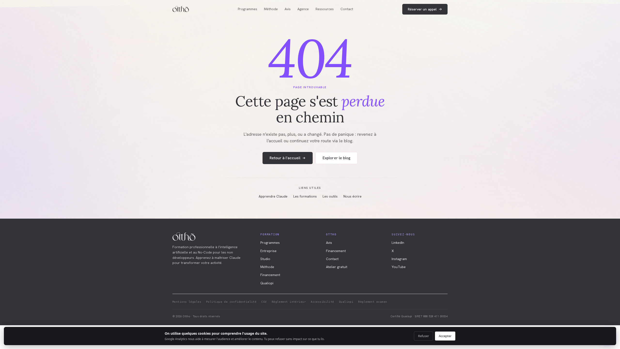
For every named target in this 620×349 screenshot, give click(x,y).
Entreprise (268, 251)
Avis (288, 9)
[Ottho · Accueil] (180, 9)
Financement (270, 275)
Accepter (445, 336)
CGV (264, 301)
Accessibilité (322, 301)
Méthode (271, 9)
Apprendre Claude (273, 196)
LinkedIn (398, 242)
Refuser (423, 336)
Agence (303, 9)
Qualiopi (266, 283)
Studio (265, 259)
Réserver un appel (422, 9)
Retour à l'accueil (285, 157)
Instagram (399, 259)
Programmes (247, 9)
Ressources (325, 9)
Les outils (330, 196)
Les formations (305, 196)
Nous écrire (352, 196)
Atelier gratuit (336, 267)
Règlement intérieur (289, 301)
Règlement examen (372, 301)
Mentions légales (186, 301)
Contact (347, 9)
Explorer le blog (336, 157)
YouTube (399, 267)
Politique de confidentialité (231, 301)
